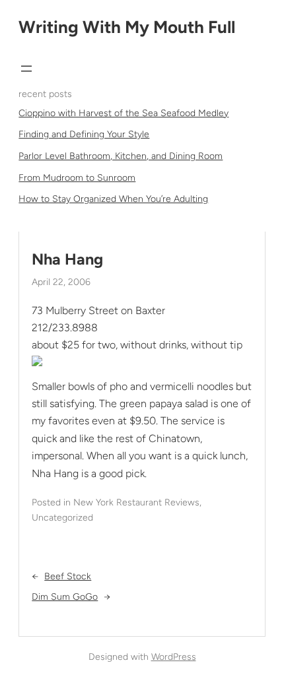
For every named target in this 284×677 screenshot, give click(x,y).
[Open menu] (26, 69)
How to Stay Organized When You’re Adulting (113, 199)
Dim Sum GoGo (65, 596)
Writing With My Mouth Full (126, 27)
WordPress (173, 656)
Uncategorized (62, 517)
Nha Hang (67, 259)
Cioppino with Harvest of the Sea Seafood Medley (123, 113)
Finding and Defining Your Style (83, 134)
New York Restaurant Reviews (136, 502)
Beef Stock (67, 576)
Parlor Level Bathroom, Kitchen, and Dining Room (120, 156)
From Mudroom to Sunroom (76, 177)
